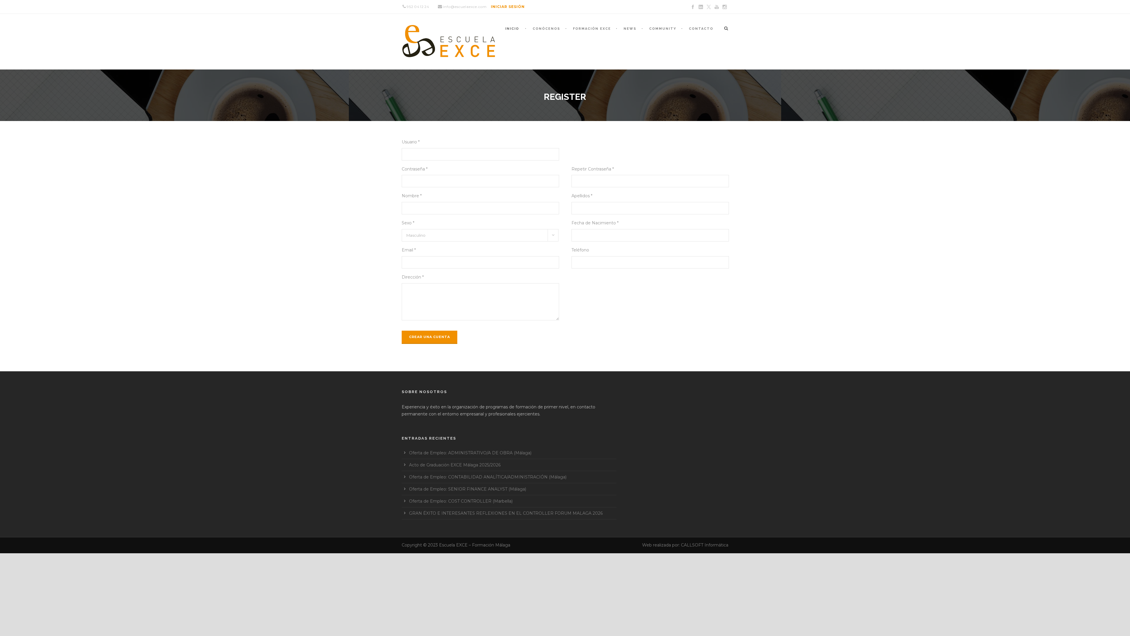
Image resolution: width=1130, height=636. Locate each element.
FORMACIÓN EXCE (592, 29)
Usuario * (411, 142)
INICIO (512, 29)
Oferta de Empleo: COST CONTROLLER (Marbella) (461, 501)
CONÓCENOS (546, 29)
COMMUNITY (662, 29)
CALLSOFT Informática (704, 545)
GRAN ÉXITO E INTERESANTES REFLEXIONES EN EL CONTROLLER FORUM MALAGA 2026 (506, 513)
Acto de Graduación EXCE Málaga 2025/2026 (455, 465)
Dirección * (413, 277)
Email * (409, 250)
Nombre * (412, 195)
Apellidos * (581, 195)
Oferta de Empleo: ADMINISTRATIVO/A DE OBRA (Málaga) (470, 453)
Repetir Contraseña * (592, 169)
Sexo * (408, 223)
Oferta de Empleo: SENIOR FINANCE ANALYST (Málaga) (467, 489)
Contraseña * (415, 169)
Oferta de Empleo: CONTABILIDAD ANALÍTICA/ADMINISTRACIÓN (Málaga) (487, 477)
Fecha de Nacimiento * (595, 223)
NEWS (630, 29)
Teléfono (580, 250)
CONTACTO (701, 29)
